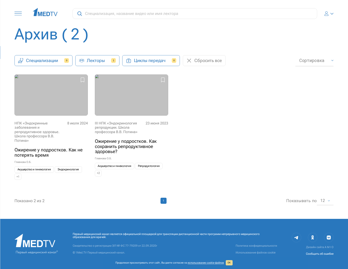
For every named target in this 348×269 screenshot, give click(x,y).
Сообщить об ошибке (320, 254)
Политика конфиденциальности (256, 245)
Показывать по (301, 200)
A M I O (329, 247)
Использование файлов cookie (256, 252)
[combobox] (314, 60)
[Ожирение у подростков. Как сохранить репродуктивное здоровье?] (131, 127)
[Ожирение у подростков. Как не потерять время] (51, 127)
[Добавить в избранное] (82, 80)
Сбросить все (208, 60)
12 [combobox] (322, 200)
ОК (229, 262)
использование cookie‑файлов (206, 262)
